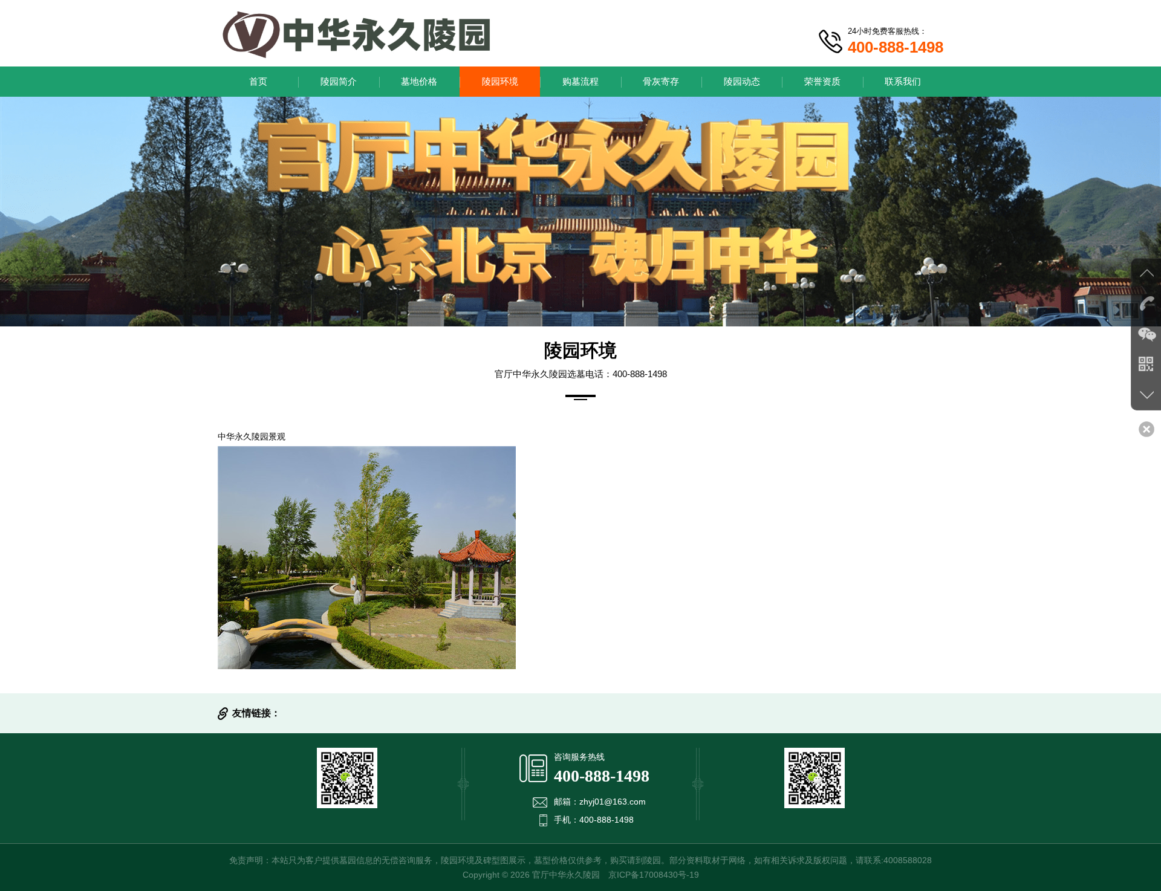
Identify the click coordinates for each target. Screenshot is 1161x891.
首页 (258, 81)
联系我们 (903, 81)
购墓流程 (580, 81)
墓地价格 (419, 81)
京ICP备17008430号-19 (653, 875)
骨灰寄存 (661, 81)
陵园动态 (742, 81)
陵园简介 (338, 81)
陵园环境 (500, 81)
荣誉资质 (822, 81)
